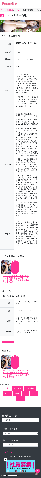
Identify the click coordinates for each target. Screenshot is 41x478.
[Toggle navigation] (37, 3)
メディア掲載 (29, 388)
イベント (8, 393)
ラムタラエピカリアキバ (24, 59)
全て (8, 388)
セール (34, 393)
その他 (17, 393)
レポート (20, 399)
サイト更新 (17, 388)
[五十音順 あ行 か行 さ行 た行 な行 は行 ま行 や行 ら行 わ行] (20, 433)
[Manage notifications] (36, 473)
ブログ (25, 393)
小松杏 (18, 52)
